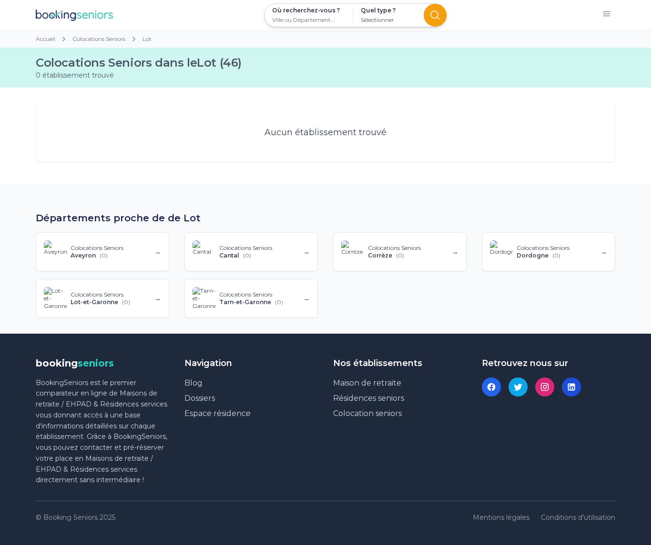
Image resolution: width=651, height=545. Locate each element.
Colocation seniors (367, 413)
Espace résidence (217, 413)
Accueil (45, 38)
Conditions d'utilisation (578, 517)
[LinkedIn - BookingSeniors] (571, 386)
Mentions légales (501, 517)
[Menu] (606, 15)
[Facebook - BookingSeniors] (491, 386)
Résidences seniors (368, 398)
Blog (193, 382)
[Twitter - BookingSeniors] (518, 386)
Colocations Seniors (98, 38)
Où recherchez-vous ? (306, 10)
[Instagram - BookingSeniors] (544, 386)
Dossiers (199, 398)
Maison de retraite (367, 382)
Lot (147, 38)
